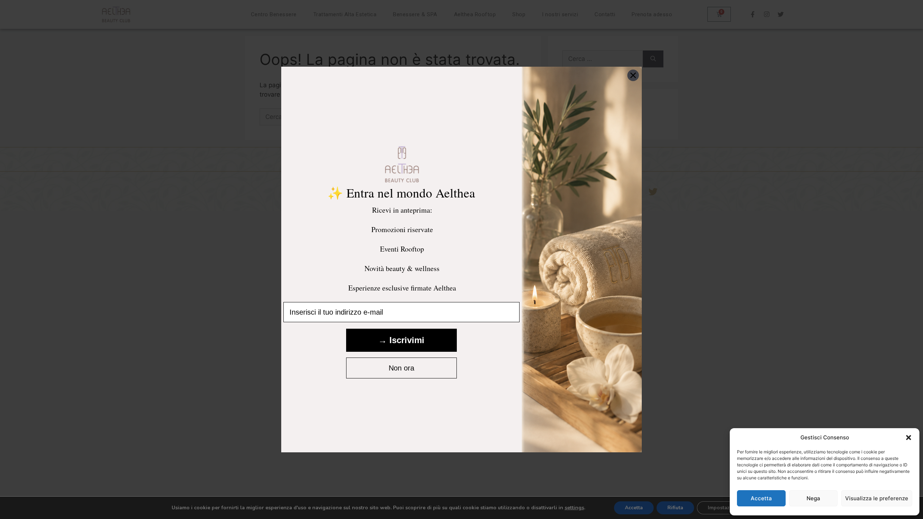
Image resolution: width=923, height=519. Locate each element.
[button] (908, 437)
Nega (813, 498)
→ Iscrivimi (401, 340)
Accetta (761, 498)
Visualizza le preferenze (876, 498)
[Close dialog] (633, 75)
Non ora (401, 368)
